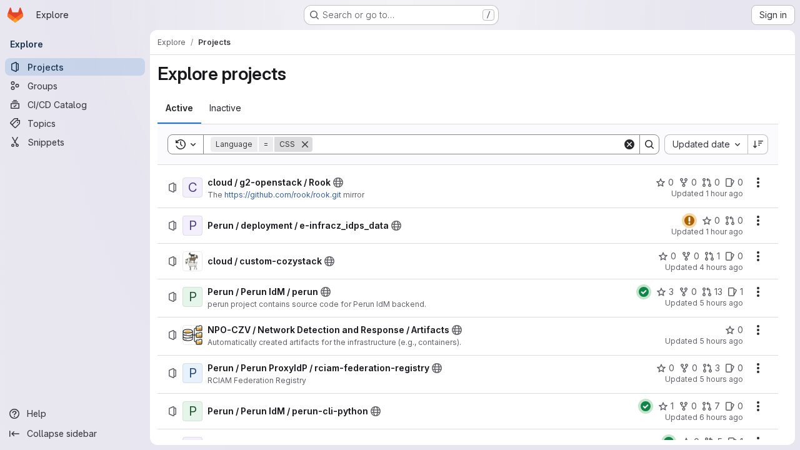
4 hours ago (721, 267)
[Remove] (305, 144)
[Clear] (629, 144)
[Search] (649, 144)
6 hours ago (721, 417)
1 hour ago (724, 193)
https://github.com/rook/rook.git (282, 194)
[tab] (179, 108)
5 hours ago (721, 303)
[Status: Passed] (643, 291)
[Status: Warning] (689, 220)
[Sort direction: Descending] (758, 144)
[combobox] (706, 144)
